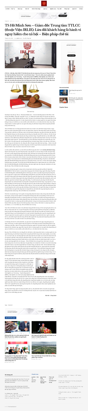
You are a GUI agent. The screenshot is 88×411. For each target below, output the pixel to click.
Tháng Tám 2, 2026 (36, 359)
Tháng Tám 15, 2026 (10, 362)
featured (10, 305)
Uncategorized (52, 380)
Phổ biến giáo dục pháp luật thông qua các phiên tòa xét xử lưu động (76, 99)
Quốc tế (74, 8)
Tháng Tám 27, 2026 (36, 338)
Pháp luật (66, 8)
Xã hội (80, 8)
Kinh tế (27, 8)
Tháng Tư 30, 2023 (9, 38)
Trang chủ (7, 21)
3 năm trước (72, 93)
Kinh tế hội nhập (36, 8)
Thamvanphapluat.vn (12, 406)
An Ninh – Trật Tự (10, 8)
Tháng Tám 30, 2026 (10, 338)
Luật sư (45, 8)
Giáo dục (20, 8)
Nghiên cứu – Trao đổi (55, 8)
